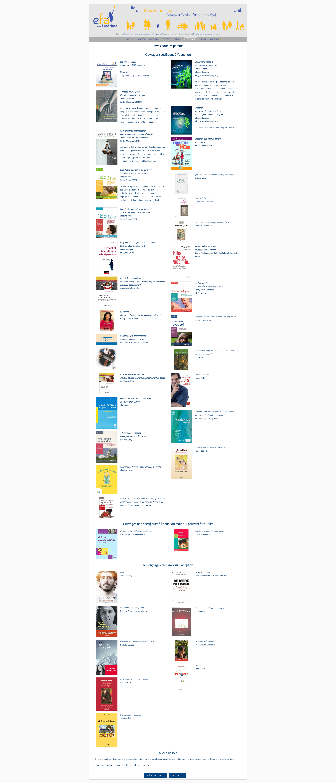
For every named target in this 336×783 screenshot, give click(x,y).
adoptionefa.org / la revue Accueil (134, 75)
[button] (155, 775)
